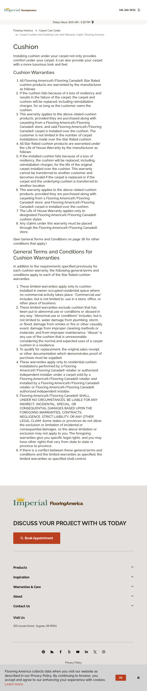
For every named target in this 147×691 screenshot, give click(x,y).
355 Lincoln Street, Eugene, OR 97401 (35, 626)
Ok (120, 677)
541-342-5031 (127, 10)
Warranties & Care (27, 587)
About (17, 596)
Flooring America (23, 30)
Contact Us (21, 606)
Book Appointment (39, 538)
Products (20, 567)
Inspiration (21, 577)
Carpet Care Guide (49, 30)
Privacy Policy (73, 662)
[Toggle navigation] (139, 9)
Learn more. (14, 684)
